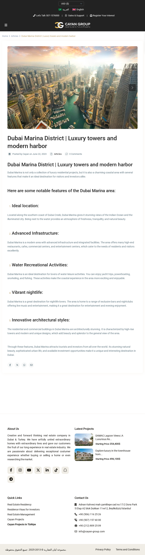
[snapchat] (65, 470)
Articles (14, 36)
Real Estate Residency (19, 504)
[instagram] (20, 470)
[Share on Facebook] (10, 365)
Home (5, 36)
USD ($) (65, 3)
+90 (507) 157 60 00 (90, 520)
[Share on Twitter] (17, 365)
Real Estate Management (21, 514)
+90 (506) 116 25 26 (90, 514)
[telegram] (11, 479)
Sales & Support (76, 15)
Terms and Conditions (128, 549)
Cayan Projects (15, 519)
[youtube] (29, 470)
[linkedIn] (47, 470)
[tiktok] (56, 470)
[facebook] (11, 470)
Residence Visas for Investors (23, 509)
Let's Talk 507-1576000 (47, 15)
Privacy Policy (103, 549)
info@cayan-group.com (92, 531)
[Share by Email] (31, 365)
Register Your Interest (104, 15)
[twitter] (38, 470)
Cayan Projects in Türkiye (21, 524)
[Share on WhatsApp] (24, 365)
